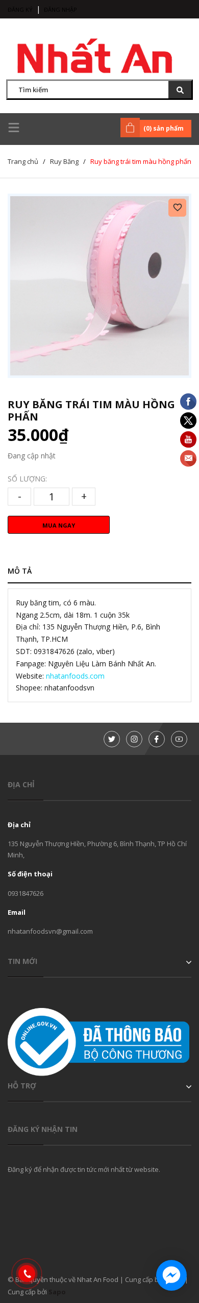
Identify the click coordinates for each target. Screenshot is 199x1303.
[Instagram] (134, 739)
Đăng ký (20, 9)
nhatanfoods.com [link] (75, 676)
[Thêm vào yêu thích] (177, 208)
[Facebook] (156, 739)
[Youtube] (179, 739)
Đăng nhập (60, 9)
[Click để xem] (99, 286)
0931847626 (25, 893)
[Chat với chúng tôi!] (171, 1275)
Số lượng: (27, 479)
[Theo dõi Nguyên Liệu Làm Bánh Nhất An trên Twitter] (112, 739)
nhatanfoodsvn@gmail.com (50, 931)
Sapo (57, 1291)
